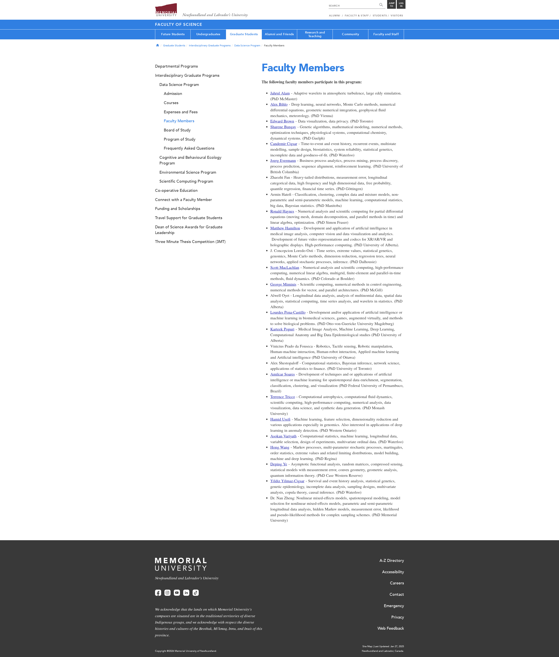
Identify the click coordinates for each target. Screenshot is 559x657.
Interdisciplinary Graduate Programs (210, 45)
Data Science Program (247, 45)
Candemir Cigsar (283, 143)
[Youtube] (177, 593)
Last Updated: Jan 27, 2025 (389, 646)
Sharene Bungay (283, 126)
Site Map (367, 646)
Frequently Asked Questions (189, 148)
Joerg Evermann (283, 160)
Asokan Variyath (283, 436)
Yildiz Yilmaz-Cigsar (287, 480)
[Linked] (186, 593)
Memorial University (201, 10)
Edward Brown (282, 121)
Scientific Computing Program (186, 181)
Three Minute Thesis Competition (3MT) (190, 241)
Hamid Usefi (280, 419)
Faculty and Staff (386, 34)
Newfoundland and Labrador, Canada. (383, 651)
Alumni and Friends (279, 34)
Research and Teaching (315, 34)
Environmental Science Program (187, 172)
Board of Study (177, 130)
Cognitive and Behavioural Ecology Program (190, 160)
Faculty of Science (178, 24)
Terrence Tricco (282, 396)
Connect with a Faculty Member (183, 199)
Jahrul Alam (280, 93)
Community (350, 34)
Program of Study (179, 139)
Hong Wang (279, 447)
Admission (173, 93)
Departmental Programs (176, 66)
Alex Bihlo (279, 104)
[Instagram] (167, 593)
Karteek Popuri (282, 329)
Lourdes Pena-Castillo (287, 312)
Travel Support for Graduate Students (188, 217)
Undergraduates (208, 34)
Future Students (173, 34)
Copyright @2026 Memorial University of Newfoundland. (186, 651)
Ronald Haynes (282, 211)
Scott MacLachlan (284, 267)
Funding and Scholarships (177, 208)
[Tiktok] (196, 593)
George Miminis (283, 284)
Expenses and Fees (181, 112)
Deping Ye (278, 464)
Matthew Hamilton (285, 228)
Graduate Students (244, 34)
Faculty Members (179, 121)
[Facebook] (158, 593)
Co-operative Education (176, 190)
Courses (171, 102)
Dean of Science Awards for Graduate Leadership (189, 230)
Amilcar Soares (282, 374)
